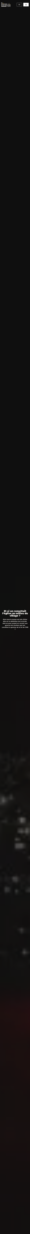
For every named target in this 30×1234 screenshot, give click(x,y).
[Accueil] (5, 4)
